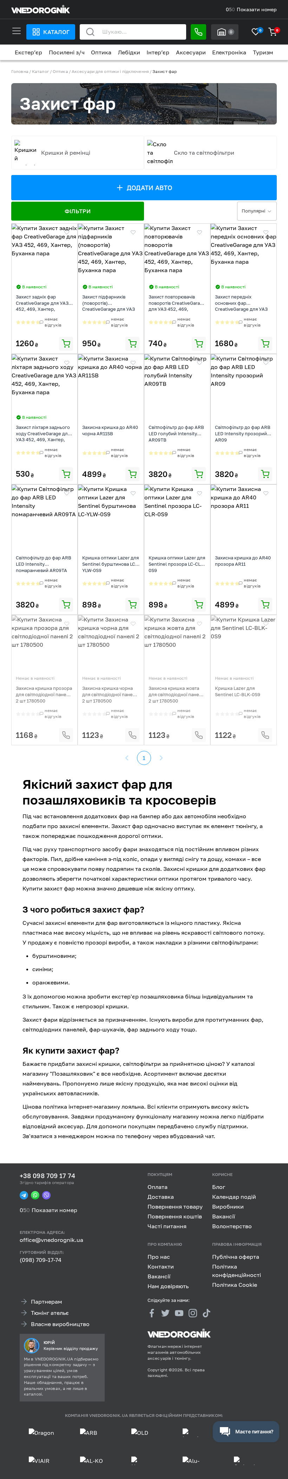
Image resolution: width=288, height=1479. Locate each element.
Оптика (101, 52)
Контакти (161, 1266)
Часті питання (167, 1226)
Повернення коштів (175, 1216)
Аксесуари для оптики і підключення (110, 71)
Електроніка (229, 52)
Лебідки (129, 52)
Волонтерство (232, 1226)
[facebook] (152, 1313)
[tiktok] (206, 1313)
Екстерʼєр (28, 52)
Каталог (56, 31)
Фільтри (78, 211)
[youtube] (179, 1313)
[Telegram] (24, 1195)
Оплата (158, 1186)
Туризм (263, 52)
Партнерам (46, 1301)
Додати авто (150, 187)
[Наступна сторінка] (161, 758)
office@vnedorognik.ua (51, 1239)
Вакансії (223, 1216)
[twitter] (165, 1313)
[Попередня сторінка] (127, 758)
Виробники (228, 1206)
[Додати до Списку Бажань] (67, 232)
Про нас (159, 1256)
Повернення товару (175, 1206)
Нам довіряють (168, 1285)
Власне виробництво (60, 1323)
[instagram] (193, 1313)
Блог (218, 1186)
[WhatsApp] (35, 1195)
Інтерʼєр (157, 52)
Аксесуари (191, 52)
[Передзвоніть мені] (198, 32)
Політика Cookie (234, 1284)
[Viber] (46, 1195)
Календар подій (234, 1196)
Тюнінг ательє (50, 1312)
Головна (19, 71)
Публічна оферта (235, 1256)
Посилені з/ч (67, 52)
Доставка (161, 1196)
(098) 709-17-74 (40, 1259)
